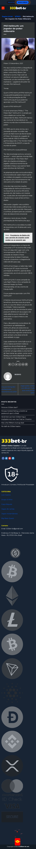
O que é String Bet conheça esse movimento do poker (9, 389)
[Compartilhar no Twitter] (16, 364)
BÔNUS (18, 16)
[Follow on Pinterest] (9, 458)
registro (11, 2)
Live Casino (6, 495)
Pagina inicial (7, 16)
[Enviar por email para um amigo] (19, 364)
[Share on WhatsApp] (9, 364)
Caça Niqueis (6, 504)
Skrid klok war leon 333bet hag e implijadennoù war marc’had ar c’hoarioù (16, 418)
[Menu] (3, 8)
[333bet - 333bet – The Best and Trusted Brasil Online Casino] (18, 8)
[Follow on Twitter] (6, 458)
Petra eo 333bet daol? (9, 407)
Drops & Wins (6, 499)
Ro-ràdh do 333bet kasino (10, 426)
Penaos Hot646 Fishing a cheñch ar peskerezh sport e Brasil (14, 412)
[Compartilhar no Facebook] (12, 364)
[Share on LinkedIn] (26, 364)
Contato (13, 484)
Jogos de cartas (7, 509)
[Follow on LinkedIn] (13, 458)
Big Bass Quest (7, 518)
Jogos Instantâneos (9, 514)
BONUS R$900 (22, 2)
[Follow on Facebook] (3, 458)
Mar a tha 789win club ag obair (12, 423)
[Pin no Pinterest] (23, 364)
